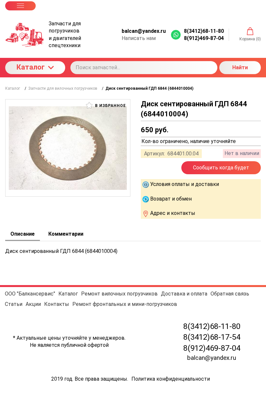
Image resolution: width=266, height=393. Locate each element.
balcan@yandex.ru (144, 31)
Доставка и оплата (184, 294)
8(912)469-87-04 (211, 348)
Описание (22, 234)
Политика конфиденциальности (170, 379)
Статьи (13, 304)
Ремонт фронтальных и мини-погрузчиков (124, 304)
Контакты (56, 304)
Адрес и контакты (172, 213)
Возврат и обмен (171, 199)
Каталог (31, 67)
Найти (240, 67)
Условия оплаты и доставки (184, 184)
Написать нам (139, 38)
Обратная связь (230, 294)
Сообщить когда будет (221, 167)
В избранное (110, 105)
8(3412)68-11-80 (211, 326)
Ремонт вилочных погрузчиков (119, 294)
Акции (33, 304)
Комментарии (65, 234)
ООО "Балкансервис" (30, 294)
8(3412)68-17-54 (211, 337)
